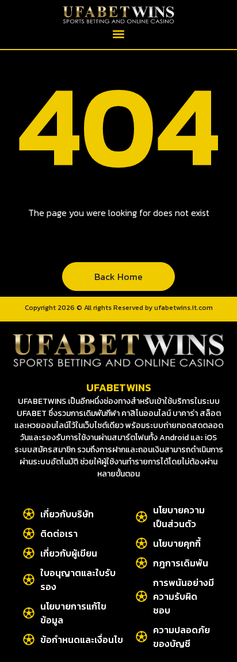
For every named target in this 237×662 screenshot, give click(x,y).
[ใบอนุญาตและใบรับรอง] (29, 579)
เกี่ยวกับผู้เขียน (68, 553)
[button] (118, 33)
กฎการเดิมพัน (180, 563)
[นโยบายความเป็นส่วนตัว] (141, 517)
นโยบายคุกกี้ (177, 543)
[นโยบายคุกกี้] (141, 543)
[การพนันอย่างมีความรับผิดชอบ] (141, 596)
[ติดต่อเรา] (29, 533)
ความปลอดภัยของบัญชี (181, 636)
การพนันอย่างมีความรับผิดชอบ (183, 596)
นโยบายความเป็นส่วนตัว (179, 517)
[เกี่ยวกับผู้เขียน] (29, 553)
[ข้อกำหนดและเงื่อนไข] (29, 639)
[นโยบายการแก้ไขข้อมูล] (29, 613)
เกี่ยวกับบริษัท (67, 514)
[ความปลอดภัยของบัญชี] (141, 636)
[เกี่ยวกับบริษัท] (29, 514)
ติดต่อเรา (59, 533)
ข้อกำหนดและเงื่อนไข (81, 639)
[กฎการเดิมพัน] (141, 563)
